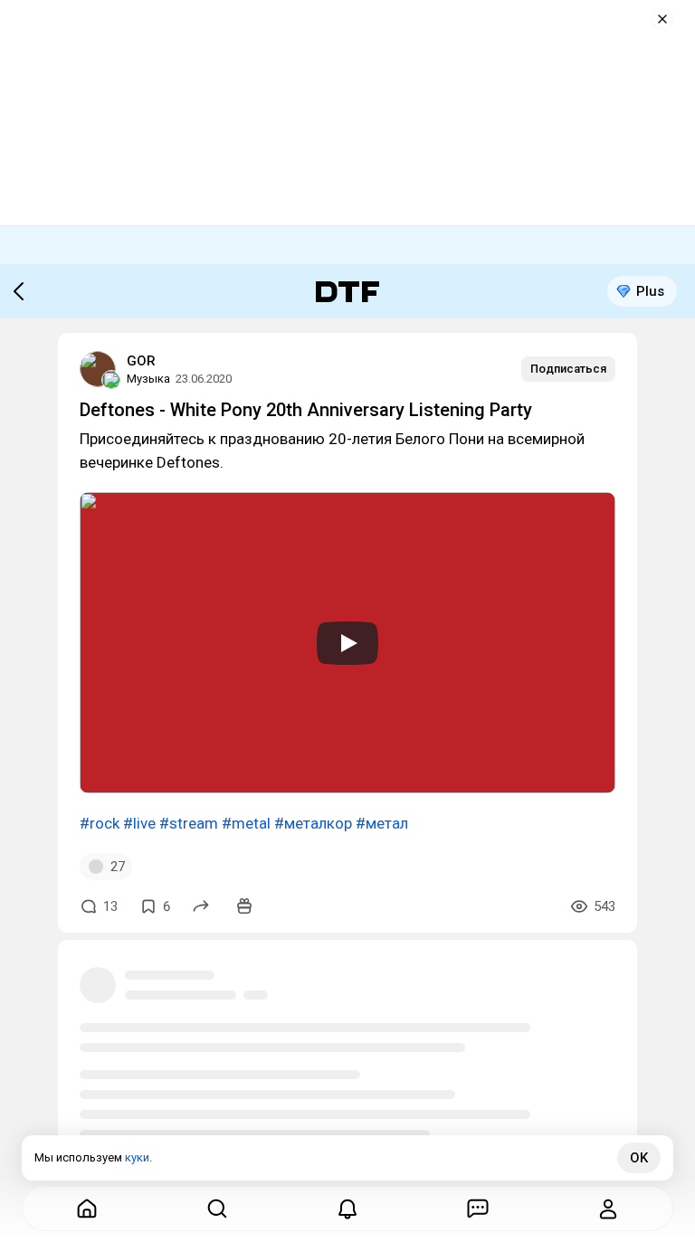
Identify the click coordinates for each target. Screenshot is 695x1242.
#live (139, 823)
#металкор (313, 823)
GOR (141, 361)
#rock (99, 823)
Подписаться (568, 368)
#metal (246, 823)
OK (639, 1158)
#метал (382, 823)
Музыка (148, 378)
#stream (188, 823)
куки (137, 1157)
